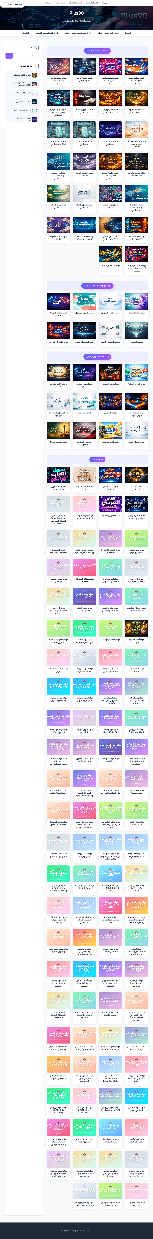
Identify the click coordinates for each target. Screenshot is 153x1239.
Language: (18, 4)
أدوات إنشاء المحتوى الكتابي (107, 33)
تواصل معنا (60, 3)
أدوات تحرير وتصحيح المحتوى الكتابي (77, 33)
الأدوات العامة (97, 459)
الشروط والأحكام (75, 3)
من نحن (105, 3)
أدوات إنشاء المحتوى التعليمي (46, 33)
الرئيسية (128, 33)
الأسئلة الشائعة (92, 3)
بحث (9, 56)
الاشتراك (48, 3)
